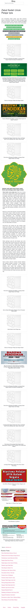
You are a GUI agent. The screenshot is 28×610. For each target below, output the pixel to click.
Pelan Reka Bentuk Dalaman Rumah (9, 553)
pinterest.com (8, 547)
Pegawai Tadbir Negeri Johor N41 (8, 580)
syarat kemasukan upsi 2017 (14, 39)
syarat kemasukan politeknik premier (14, 27)
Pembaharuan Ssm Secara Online (9, 570)
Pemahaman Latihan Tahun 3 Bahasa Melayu (11, 597)
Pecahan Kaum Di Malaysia (7, 575)
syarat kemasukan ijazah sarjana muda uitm (14, 25)
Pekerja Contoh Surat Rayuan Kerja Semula (11, 555)
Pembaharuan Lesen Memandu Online (10, 558)
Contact (9, 607)
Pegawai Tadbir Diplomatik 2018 (8, 585)
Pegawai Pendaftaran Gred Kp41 (8, 595)
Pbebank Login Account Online (8, 587)
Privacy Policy (16, 607)
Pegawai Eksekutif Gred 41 (7, 590)
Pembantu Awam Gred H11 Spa (8, 577)
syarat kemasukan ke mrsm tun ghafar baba (14, 35)
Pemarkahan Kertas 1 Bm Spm (8, 572)
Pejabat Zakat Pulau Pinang (7, 560)
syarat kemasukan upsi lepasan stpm (14, 37)
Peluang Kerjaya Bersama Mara (8, 582)
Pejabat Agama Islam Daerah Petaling (9, 563)
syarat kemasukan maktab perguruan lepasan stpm (14, 29)
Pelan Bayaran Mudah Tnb (7, 567)
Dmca (4, 607)
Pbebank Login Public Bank (7, 565)
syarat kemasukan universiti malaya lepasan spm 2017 (14, 31)
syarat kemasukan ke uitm (14, 33)
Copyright (23, 607)
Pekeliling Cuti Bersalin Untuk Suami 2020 (10, 592)
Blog (13, 1)
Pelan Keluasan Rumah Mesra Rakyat (9, 599)
